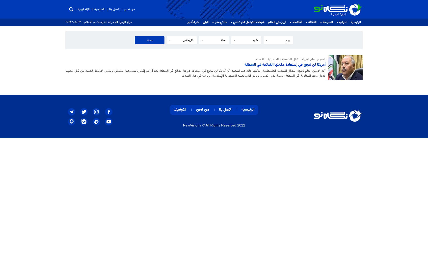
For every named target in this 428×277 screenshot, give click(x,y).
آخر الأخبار (193, 22)
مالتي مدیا (221, 22)
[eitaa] (96, 121)
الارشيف (180, 110)
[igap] (71, 121)
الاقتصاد (297, 22)
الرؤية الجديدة (352, 5)
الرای (206, 22)
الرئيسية (356, 22)
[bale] (83, 121)
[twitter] (83, 111)
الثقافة (312, 22)
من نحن (129, 9)
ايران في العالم (277, 22)
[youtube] (108, 121)
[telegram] (71, 111)
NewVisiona (192, 125)
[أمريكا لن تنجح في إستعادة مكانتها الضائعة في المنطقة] (344, 67)
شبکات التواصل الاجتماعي (249, 22)
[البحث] (71, 9)
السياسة (328, 22)
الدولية (343, 22)
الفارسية (99, 9)
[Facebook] (108, 111)
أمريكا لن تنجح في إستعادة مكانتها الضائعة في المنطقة (284, 65)
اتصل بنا (114, 9)
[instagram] (96, 111)
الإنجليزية (84, 9)
